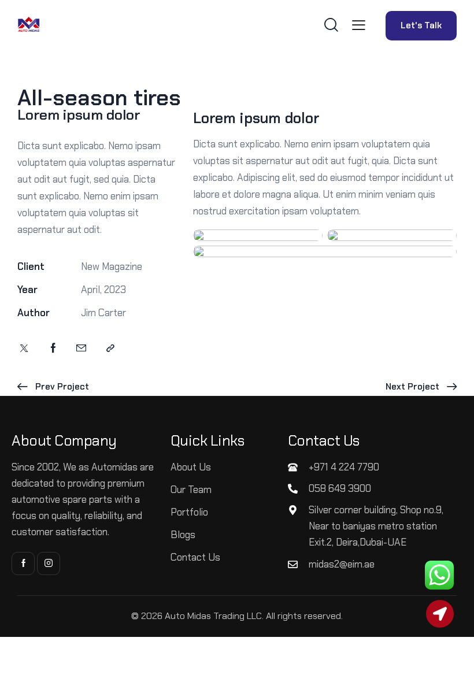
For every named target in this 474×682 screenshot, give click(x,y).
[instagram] (48, 563)
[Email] (81, 348)
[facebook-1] (23, 563)
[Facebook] (53, 348)
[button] (358, 24)
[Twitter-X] (24, 348)
